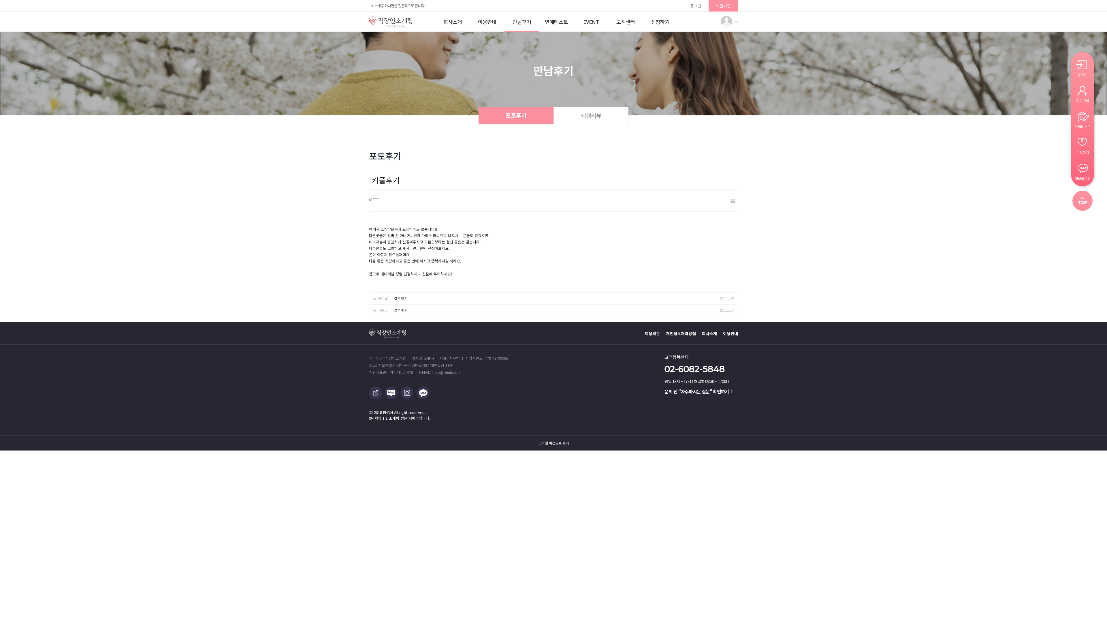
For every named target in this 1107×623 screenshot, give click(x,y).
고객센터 (625, 21)
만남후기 (522, 21)
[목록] (732, 201)
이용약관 (652, 333)
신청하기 (660, 21)
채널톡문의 (1083, 178)
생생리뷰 (591, 115)
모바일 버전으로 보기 (554, 443)
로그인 (695, 6)
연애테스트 (556, 21)
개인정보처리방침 (681, 333)
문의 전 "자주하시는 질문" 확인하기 (696, 391)
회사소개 (452, 21)
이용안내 (487, 21)
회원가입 (723, 6)
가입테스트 (1083, 126)
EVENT (591, 21)
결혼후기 (401, 298)
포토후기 (516, 115)
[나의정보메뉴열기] (726, 21)
